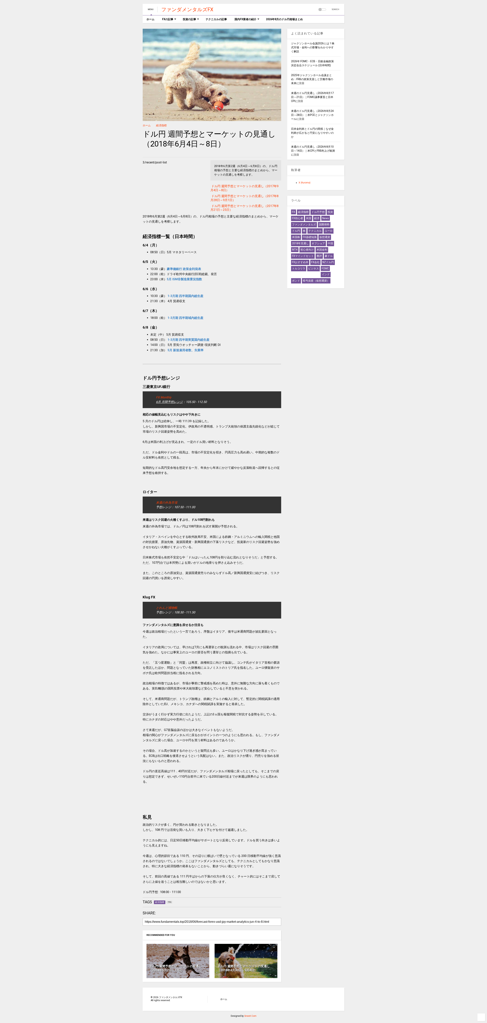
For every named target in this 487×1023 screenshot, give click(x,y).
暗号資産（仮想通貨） (316, 280)
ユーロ (329, 230)
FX (293, 211)
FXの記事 (167, 19)
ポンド (296, 280)
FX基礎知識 (310, 237)
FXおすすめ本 (300, 262)
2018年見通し (300, 243)
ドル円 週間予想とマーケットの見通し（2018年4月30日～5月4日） (243, 968)
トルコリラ (298, 268)
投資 (330, 211)
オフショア (318, 243)
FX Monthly (163, 397)
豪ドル (329, 255)
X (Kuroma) (304, 182)
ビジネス (313, 268)
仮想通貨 (324, 237)
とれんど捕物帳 (166, 608)
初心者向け (307, 249)
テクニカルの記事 (216, 19)
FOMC (325, 268)
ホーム (150, 19)
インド (326, 274)
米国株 (296, 237)
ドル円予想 (318, 211)
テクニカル (315, 230)
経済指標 (161, 125)
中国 (330, 243)
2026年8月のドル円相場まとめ (284, 19)
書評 (319, 255)
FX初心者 (297, 218)
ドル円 (296, 230)
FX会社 (315, 262)
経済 (316, 218)
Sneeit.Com (250, 1016)
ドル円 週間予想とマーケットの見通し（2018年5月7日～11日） (175, 968)
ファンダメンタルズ (304, 224)
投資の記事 (189, 19)
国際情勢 (324, 224)
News (325, 218)
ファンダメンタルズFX (187, 9)
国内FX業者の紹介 (245, 19)
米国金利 (322, 249)
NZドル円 (328, 262)
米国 (308, 218)
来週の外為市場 (166, 502)
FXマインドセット (303, 255)
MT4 (295, 249)
